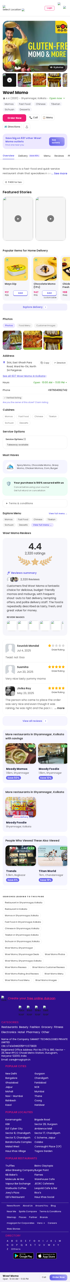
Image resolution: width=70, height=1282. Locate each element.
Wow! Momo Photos (55, 954)
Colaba (38, 1142)
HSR (7, 1124)
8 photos (58, 67)
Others (16, 1249)
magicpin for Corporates (20, 1223)
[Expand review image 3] (34, 626)
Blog (53, 1205)
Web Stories (13, 1228)
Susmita (22, 667)
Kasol (8, 1105)
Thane (38, 1096)
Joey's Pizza (12, 1192)
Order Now (14, 118)
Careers (52, 1223)
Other (45, 1032)
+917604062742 (57, 390)
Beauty (23, 1027)
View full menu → (58, 513)
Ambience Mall (43, 1128)
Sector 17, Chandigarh (47, 1133)
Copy (46, 362)
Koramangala (13, 1119)
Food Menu (24, 325)
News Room (13, 1205)
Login (49, 8)
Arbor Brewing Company (19, 1170)
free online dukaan (41, 998)
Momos (9, 416)
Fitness (58, 1027)
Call (44, 1277)
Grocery (46, 1027)
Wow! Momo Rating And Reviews (22, 973)
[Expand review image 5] (56, 626)
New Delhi (11, 1073)
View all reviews (32, 721)
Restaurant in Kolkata (16, 909)
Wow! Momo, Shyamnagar (19, 947)
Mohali (9, 1091)
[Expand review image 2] (23, 626)
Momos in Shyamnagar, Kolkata (22, 915)
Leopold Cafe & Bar (45, 1188)
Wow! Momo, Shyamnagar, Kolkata (23, 960)
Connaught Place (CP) (48, 1146)
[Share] (26, 126)
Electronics (8, 1032)
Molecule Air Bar (14, 1179)
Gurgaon (39, 1073)
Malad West (12, 1146)
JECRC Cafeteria (44, 1183)
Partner (33, 1217)
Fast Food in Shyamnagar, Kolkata (23, 922)
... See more (59, 173)
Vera (39, 1223)
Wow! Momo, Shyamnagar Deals (22, 954)
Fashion (35, 1027)
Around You (41, 1205)
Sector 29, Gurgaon (45, 1124)
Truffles (10, 1165)
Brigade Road (42, 1119)
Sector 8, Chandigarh (18, 1133)
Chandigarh (41, 1078)
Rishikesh (10, 1100)
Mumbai (39, 1091)
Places (22, 1217)
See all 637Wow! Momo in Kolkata (24, 376)
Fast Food (24, 416)
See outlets (56, 141)
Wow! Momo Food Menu (17, 980)
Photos (9, 325)
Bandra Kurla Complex (18, 1142)
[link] (16, 278)
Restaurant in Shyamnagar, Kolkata (23, 902)
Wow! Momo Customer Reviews (48, 967)
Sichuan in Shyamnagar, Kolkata (22, 941)
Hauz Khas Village (15, 1151)
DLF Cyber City (14, 1128)
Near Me (11, 1211)
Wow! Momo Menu (54, 973)
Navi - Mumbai (14, 1096)
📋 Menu (48, 117)
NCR (36, 1087)
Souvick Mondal (28, 646)
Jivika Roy (24, 688)
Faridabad (40, 1082)
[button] (9, 80)
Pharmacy (33, 1032)
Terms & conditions (21, 503)
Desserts (24, 422)
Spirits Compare (28, 1211)
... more (59, 708)
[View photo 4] (54, 80)
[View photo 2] (24, 80)
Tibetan (53, 416)
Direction (61, 362)
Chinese (38, 416)
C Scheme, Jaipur (44, 1137)
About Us (28, 1205)
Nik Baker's (11, 1174)
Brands (44, 1217)
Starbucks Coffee (15, 1188)
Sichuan (9, 422)
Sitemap (11, 1217)
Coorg (38, 1100)
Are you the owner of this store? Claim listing (25, 402)
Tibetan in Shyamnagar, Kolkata (22, 934)
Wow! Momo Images (46, 980)
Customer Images (45, 325)
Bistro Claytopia (43, 1165)
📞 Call (33, 117)
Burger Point (41, 1170)
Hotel (21, 1032)
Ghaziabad (11, 1082)
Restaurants (9, 1027)
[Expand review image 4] (45, 626)
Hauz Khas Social (44, 1197)
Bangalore (11, 1078)
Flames (38, 1174)
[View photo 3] (39, 80)
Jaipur (9, 1087)
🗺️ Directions (12, 126)
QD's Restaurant (15, 1197)
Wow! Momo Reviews (16, 967)
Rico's (37, 1192)
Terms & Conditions (50, 1211)
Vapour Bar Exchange (18, 1183)
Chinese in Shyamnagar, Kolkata (22, 928)
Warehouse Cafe (44, 1179)
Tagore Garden (43, 1151)
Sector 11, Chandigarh (17, 1137)
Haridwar (39, 1105)
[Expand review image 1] (12, 626)
